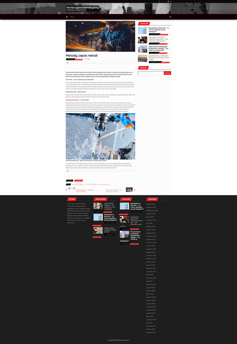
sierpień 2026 (150, 204)
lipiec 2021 (149, 275)
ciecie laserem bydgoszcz (78, 184)
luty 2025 (149, 223)
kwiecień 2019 (151, 326)
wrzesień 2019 (151, 310)
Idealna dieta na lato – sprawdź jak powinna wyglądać (85, 190)
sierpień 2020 (150, 291)
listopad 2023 (151, 233)
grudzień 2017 (151, 332)
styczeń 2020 (150, 303)
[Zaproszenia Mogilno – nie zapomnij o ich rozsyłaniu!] (98, 205)
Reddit (168, 1)
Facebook (162, 1)
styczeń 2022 (150, 265)
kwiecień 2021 (151, 284)
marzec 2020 (150, 300)
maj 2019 (149, 323)
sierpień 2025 (150, 214)
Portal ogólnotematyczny (83, 7)
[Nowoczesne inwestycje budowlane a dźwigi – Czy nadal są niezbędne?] (142, 49)
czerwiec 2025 (151, 220)
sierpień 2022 (150, 252)
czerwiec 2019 (151, 320)
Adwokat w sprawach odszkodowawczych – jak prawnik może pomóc (158, 39)
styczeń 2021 (150, 287)
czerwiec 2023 (151, 242)
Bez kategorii (78, 180)
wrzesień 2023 (151, 236)
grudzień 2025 (151, 207)
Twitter (159, 1)
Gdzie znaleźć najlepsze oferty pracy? (110, 230)
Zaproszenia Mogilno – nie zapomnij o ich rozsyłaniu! (109, 206)
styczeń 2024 (150, 230)
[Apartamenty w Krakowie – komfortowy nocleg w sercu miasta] (142, 58)
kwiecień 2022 (151, 259)
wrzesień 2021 (151, 271)
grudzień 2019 (151, 307)
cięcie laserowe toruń (105, 184)
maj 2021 (149, 281)
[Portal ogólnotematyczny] (66, 17)
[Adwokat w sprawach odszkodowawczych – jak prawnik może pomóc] (142, 40)
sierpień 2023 (150, 239)
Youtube (165, 1)
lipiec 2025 (149, 217)
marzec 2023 (150, 246)
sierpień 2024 (150, 226)
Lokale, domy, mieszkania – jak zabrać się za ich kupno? (113, 190)
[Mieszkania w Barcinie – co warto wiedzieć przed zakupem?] (142, 30)
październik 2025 (152, 210)
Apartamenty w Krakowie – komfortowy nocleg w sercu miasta (159, 58)
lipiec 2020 (150, 294)
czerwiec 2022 (151, 255)
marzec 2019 (150, 329)
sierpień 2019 (150, 313)
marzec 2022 (150, 262)
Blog (72, 17)
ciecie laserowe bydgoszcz (92, 184)
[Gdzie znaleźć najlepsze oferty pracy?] (98, 230)
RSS (171, 1)
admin (88, 59)
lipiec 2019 (149, 316)
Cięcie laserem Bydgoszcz (72, 100)
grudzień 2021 (151, 268)
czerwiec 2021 (151, 278)
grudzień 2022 (151, 249)
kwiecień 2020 (151, 297)
